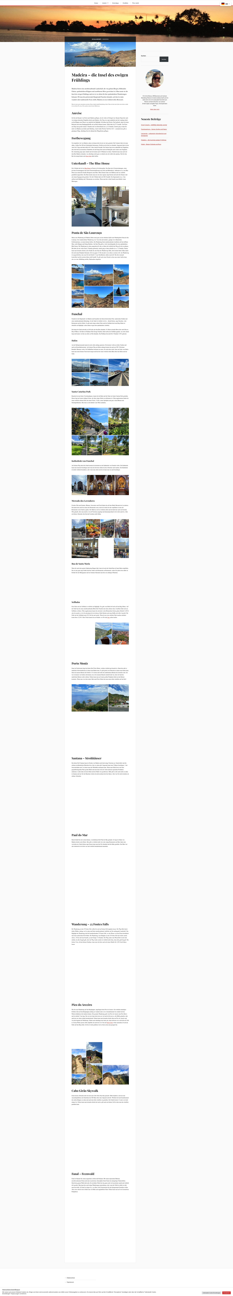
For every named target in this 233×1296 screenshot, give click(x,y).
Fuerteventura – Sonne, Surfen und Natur (154, 129)
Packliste (125, 3)
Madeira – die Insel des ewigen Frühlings (100, 77)
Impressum (70, 1282)
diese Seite (88, 156)
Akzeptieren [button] (226, 1293)
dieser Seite (110, 1022)
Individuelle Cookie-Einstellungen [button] (211, 1293)
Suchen (143, 56)
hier (109, 617)
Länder (104, 3)
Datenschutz (71, 1278)
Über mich (135, 3)
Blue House (87, 168)
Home (96, 3)
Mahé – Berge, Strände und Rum (151, 144)
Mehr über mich (154, 109)
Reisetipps (115, 3)
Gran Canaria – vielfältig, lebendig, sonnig (154, 125)
